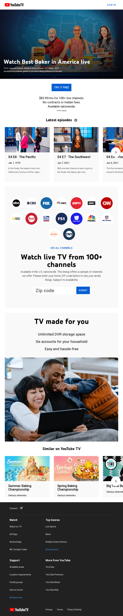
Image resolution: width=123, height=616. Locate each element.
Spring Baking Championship (67, 487)
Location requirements (20, 574)
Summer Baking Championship (19, 487)
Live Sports (51, 526)
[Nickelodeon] (54, 234)
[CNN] (106, 203)
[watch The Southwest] (76, 140)
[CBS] (31, 203)
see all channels (61, 248)
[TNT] (69, 234)
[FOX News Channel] (46, 219)
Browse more (52, 549)
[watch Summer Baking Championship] (27, 469)
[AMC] (91, 203)
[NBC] (61, 203)
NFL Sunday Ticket (18, 549)
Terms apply (61, 111)
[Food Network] (31, 219)
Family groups (16, 582)
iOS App (13, 534)
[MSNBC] (91, 219)
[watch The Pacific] (27, 140)
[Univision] (76, 219)
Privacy (49, 609)
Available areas (17, 567)
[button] (116, 152)
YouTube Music (53, 582)
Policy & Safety (74, 609)
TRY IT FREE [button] (61, 87)
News (48, 534)
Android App (15, 542)
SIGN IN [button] (111, 5)
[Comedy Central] (16, 219)
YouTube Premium (54, 574)
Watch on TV (16, 526)
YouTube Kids (52, 590)
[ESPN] (76, 203)
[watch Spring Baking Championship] (76, 469)
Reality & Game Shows (56, 542)
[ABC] (16, 203)
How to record (16, 590)
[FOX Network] (46, 203)
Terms (60, 609)
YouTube (50, 567)
